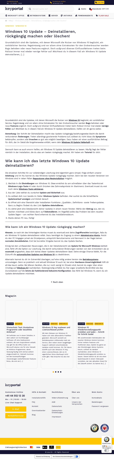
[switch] (106, 450)
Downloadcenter (38, 411)
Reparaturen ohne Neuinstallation (48, 178)
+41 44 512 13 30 (58, 3)
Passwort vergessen (100, 406)
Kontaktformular (16, 415)
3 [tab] (58, 372)
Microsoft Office (16, 16)
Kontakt (35, 406)
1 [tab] (53, 372)
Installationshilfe (39, 398)
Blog (11, 21)
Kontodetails (97, 398)
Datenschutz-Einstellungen (57, 412)
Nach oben (58, 282)
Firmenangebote (85, 16)
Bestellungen (97, 402)
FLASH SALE (104, 16)
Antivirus (67, 16)
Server (54, 16)
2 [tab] (55, 372)
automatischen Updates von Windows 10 (36, 254)
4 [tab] (60, 372)
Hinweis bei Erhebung (43, 456)
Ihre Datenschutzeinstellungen (63, 456)
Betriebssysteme (38, 16)
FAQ (33, 402)
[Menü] (110, 437)
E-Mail (15, 409)
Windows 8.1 (22, 268)
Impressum (56, 417)
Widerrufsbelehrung (60, 398)
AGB (53, 402)
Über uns (75, 398)
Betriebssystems (90, 259)
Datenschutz (57, 406)
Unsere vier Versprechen (77, 403)
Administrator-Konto (90, 235)
